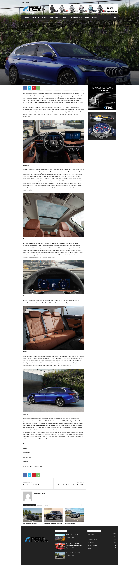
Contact (95, 17)
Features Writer (29, 76)
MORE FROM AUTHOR (42, 505)
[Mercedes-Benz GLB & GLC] (32, 515)
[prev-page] (81, 505)
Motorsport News (92, 539)
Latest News (90, 534)
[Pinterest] (34, 88)
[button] (115, 17)
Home (27, 17)
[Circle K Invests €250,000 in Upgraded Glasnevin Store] (60, 546)
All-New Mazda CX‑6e (72, 535)
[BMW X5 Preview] (74, 515)
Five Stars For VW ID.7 (31, 485)
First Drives (54, 17)
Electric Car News (92, 545)
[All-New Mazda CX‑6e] (60, 537)
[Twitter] (29, 88)
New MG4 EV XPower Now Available (71, 485)
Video (65, 17)
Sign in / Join (25, 2)
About (87, 17)
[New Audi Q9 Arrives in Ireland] (53, 515)
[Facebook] (25, 88)
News (44, 17)
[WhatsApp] (38, 88)
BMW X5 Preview (70, 523)
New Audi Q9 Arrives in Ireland (53, 523)
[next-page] (83, 505)
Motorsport (75, 17)
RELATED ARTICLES (29, 505)
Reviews (34, 17)
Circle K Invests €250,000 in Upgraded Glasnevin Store (74, 544)
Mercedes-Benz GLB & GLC (30, 523)
